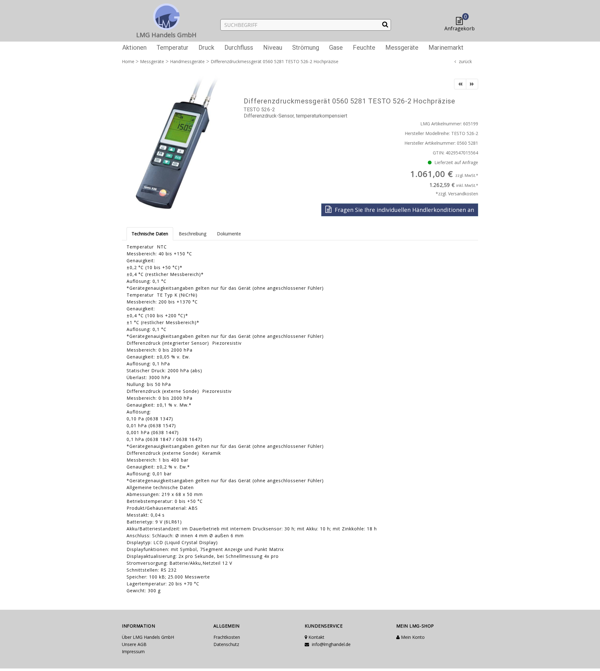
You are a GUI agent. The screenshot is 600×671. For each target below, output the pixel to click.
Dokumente (229, 234)
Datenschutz (226, 644)
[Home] (166, 15)
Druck (206, 47)
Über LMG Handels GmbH (148, 637)
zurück (465, 61)
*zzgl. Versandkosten (457, 194)
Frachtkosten (226, 637)
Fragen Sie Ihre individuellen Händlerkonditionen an (403, 209)
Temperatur (172, 47)
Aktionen (134, 47)
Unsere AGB (134, 644)
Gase (336, 47)
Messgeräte (401, 47)
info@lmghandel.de (331, 644)
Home (128, 61)
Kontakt (315, 637)
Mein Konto (412, 637)
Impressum (133, 651)
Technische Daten (150, 234)
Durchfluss (238, 47)
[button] (461, 21)
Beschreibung (192, 234)
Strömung (305, 47)
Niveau (272, 47)
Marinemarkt (445, 47)
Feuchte (364, 47)
